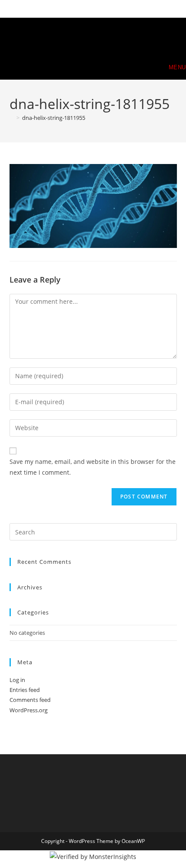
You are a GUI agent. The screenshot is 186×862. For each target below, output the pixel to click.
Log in (17, 680)
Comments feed (30, 700)
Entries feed (25, 690)
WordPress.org (29, 710)
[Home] (12, 118)
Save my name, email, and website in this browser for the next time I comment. (93, 466)
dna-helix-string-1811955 (53, 118)
